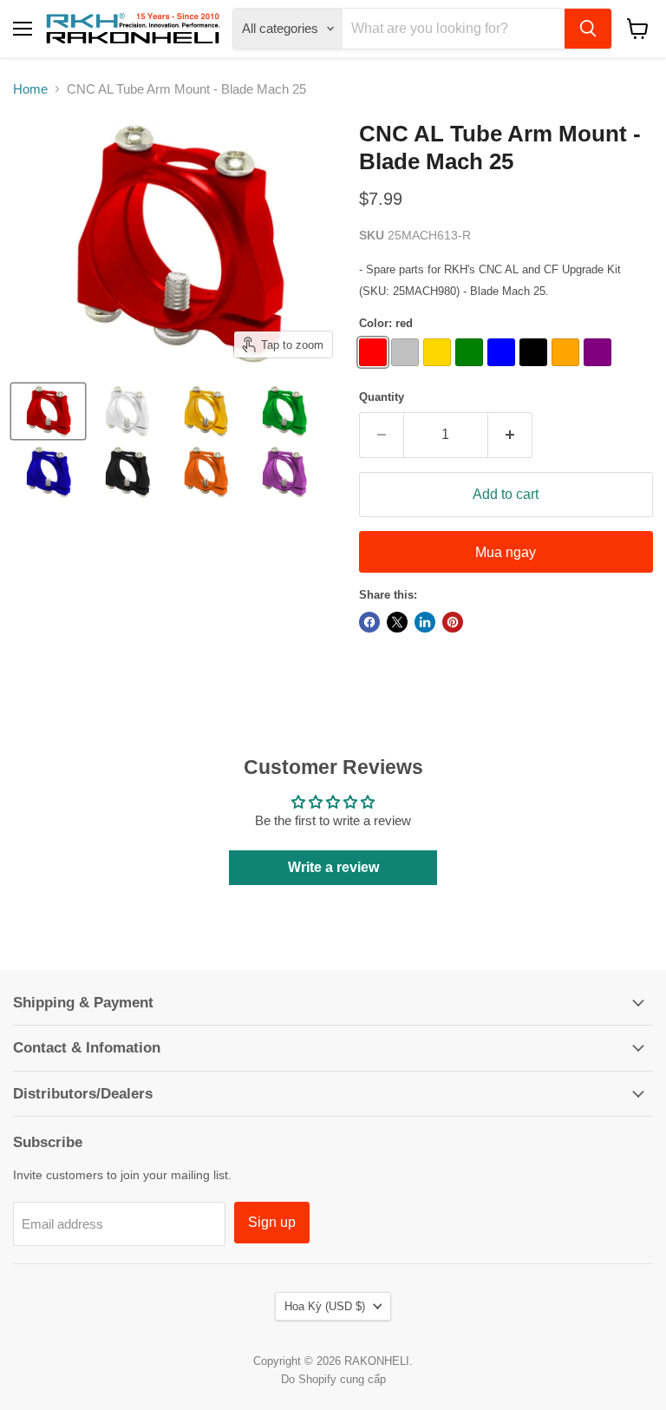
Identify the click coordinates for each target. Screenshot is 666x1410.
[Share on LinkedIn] (425, 622)
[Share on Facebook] (369, 622)
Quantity (381, 396)
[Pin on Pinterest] (452, 622)
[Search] (588, 29)
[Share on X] (397, 622)
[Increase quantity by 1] (510, 434)
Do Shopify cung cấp (333, 1379)
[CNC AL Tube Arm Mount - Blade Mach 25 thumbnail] (48, 411)
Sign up (272, 1222)
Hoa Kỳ (324, 1306)
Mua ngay (505, 552)
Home (30, 89)
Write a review (333, 867)
